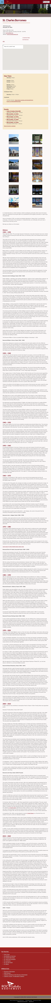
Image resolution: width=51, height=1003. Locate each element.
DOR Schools (7, 973)
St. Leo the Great (8, 962)
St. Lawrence (7, 961)
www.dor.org (31, 1001)
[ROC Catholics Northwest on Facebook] (3, 41)
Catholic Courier (8, 976)
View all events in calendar (9, 126)
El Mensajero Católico (18, 976)
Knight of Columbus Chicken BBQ (14, 111)
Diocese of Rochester (9, 971)
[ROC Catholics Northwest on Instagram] (4, 41)
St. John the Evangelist (10, 959)
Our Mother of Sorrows (10, 956)
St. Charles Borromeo (9, 957)
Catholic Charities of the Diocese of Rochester (15, 974)
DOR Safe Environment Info (22, 1001)
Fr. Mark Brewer (30, 813)
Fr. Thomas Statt (12, 807)
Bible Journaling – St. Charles (13, 113)
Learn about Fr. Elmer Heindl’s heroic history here (13, 546)
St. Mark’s (6, 964)
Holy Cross (7, 954)
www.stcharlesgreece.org (12, 34)
